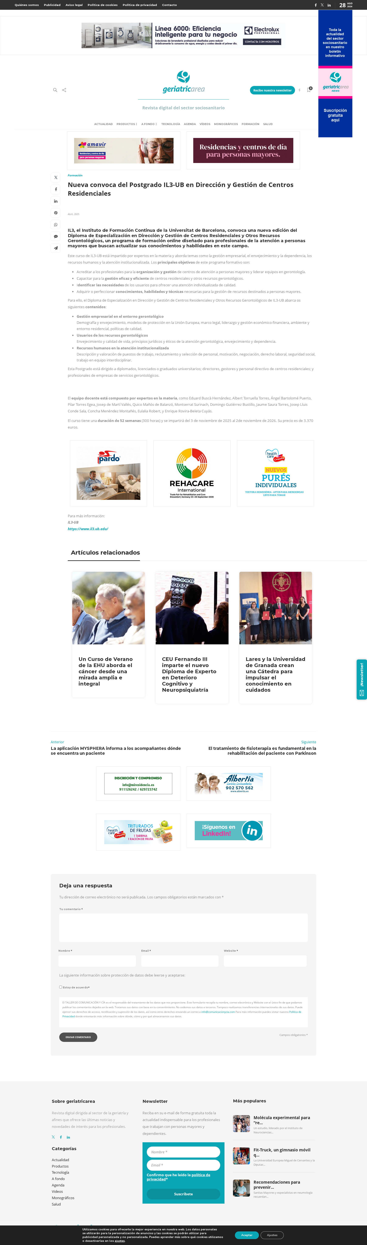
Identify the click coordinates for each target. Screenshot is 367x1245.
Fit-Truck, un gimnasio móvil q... (282, 1152)
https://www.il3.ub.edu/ (88, 528)
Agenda (190, 124)
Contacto (169, 5)
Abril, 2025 (73, 214)
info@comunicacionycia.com (218, 1012)
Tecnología (170, 124)
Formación (250, 124)
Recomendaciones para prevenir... (277, 1185)
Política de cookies (103, 5)
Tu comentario (71, 909)
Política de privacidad (140, 5)
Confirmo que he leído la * (178, 1177)
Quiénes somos (27, 5)
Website (231, 951)
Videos (57, 1191)
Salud (268, 124)
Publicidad (52, 5)
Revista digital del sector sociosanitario (183, 108)
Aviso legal (74, 5)
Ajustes (272, 1235)
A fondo (148, 124)
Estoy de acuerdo (76, 987)
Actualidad (103, 124)
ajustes (120, 1241)
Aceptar (247, 1235)
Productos (126, 124)
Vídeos (205, 124)
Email (146, 951)
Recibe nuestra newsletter (272, 90)
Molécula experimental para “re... (282, 1120)
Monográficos (226, 124)
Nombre (65, 951)
